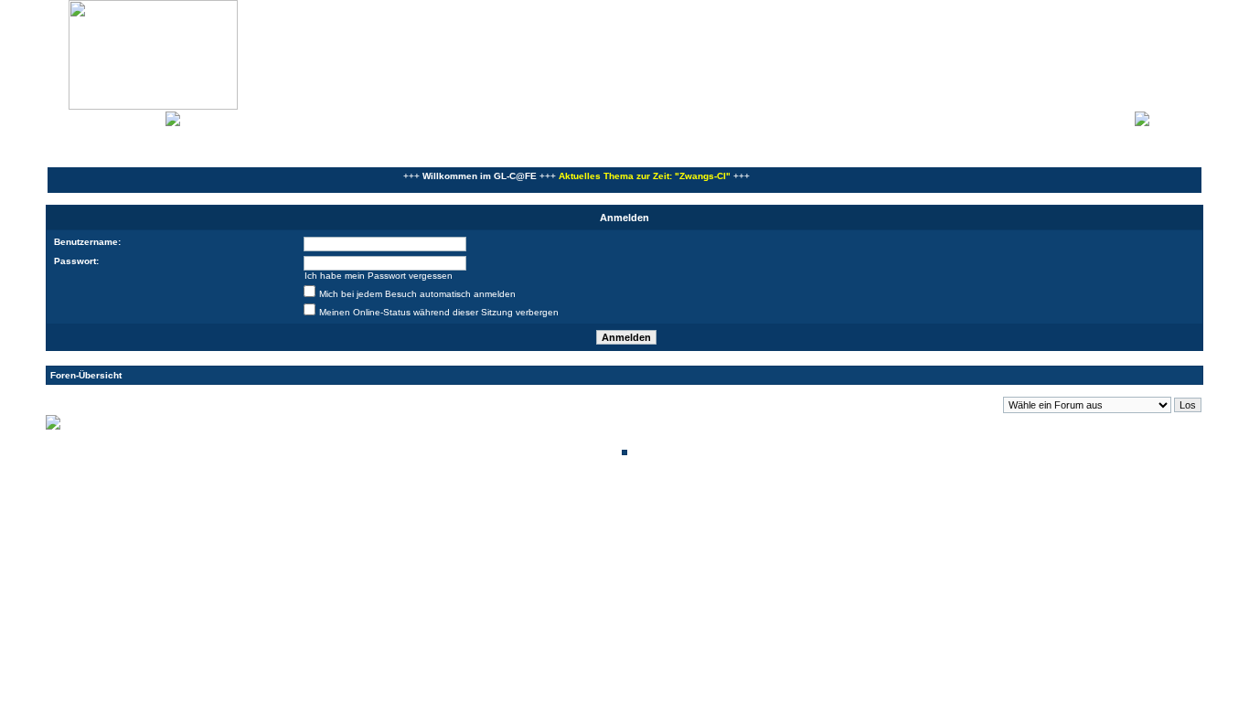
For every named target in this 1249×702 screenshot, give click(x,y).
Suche (146, 117)
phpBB (562, 500)
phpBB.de (688, 510)
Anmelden (1176, 117)
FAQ (113, 117)
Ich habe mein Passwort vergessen (378, 276)
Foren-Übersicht (86, 375)
